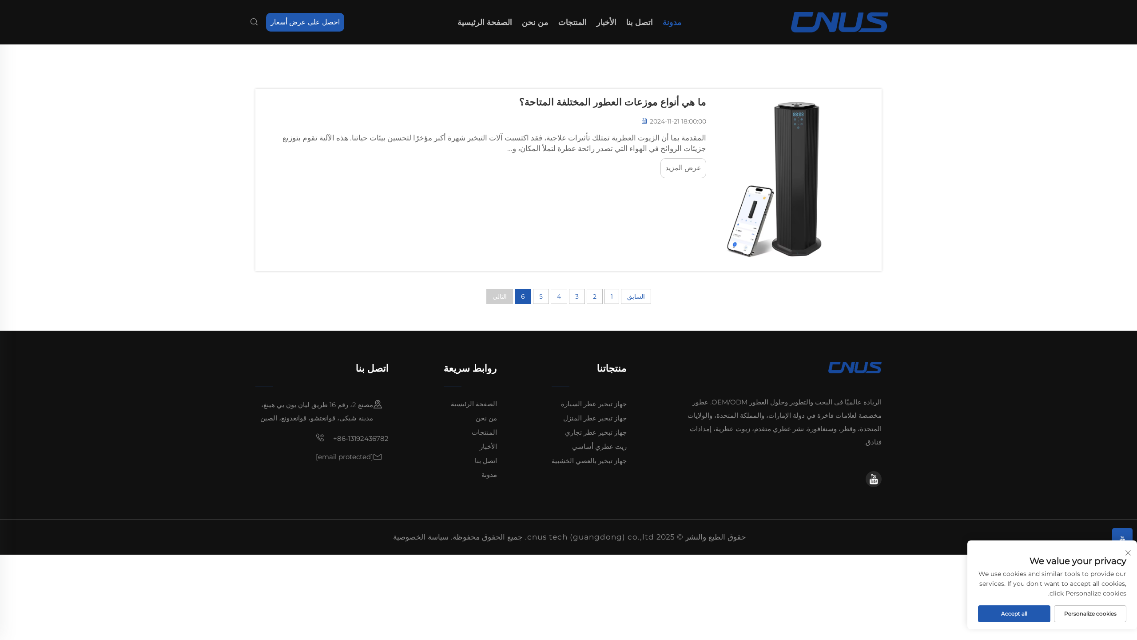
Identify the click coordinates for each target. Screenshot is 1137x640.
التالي (500, 296)
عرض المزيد (683, 168)
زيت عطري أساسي (599, 446)
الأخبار (606, 22)
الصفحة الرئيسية (484, 22)
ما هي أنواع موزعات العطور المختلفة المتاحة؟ (612, 102)
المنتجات (572, 22)
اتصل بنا (639, 22)
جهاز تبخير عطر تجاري (596, 432)
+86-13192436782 (360, 438)
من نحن (535, 22)
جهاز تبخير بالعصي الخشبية (589, 460)
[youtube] (874, 479)
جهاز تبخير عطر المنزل (595, 418)
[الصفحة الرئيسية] (839, 21)
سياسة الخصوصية (421, 536)
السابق (636, 296)
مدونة (672, 22)
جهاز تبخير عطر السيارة (594, 404)
